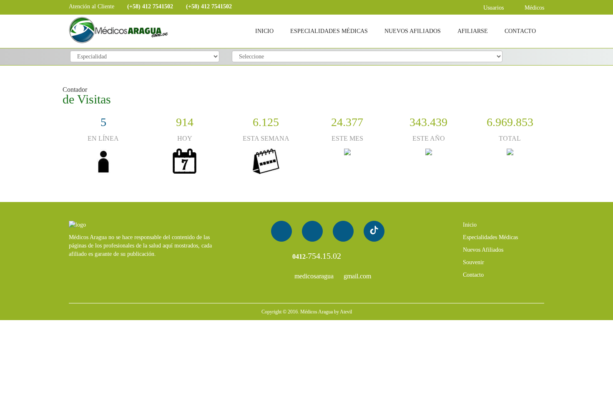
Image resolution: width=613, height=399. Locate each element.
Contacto (473, 275)
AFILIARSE (472, 31)
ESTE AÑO (428, 138)
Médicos (533, 8)
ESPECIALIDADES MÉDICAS (329, 31)
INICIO (264, 31)
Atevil (346, 312)
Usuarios (493, 8)
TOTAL (510, 138)
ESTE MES (347, 138)
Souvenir (473, 262)
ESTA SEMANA (266, 138)
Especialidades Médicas (490, 237)
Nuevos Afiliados (483, 250)
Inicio (470, 225)
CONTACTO (520, 31)
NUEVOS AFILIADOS (412, 31)
